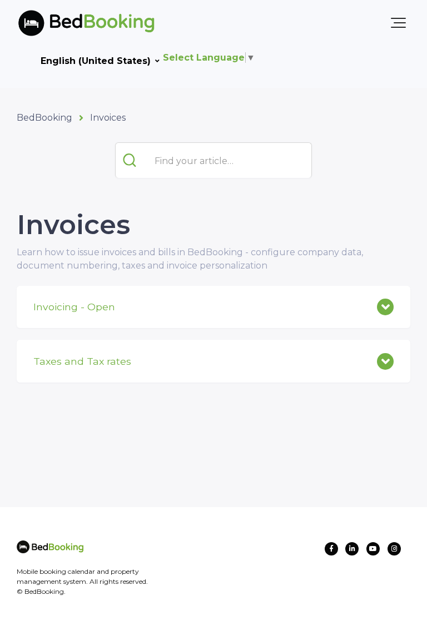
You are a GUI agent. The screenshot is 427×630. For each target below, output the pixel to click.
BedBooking (44, 117)
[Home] (68, 22)
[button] (398, 22)
